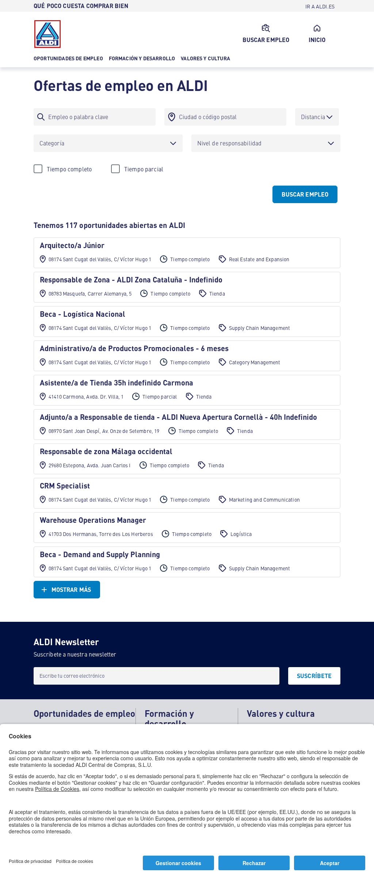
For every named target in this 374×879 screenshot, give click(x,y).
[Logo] (47, 34)
